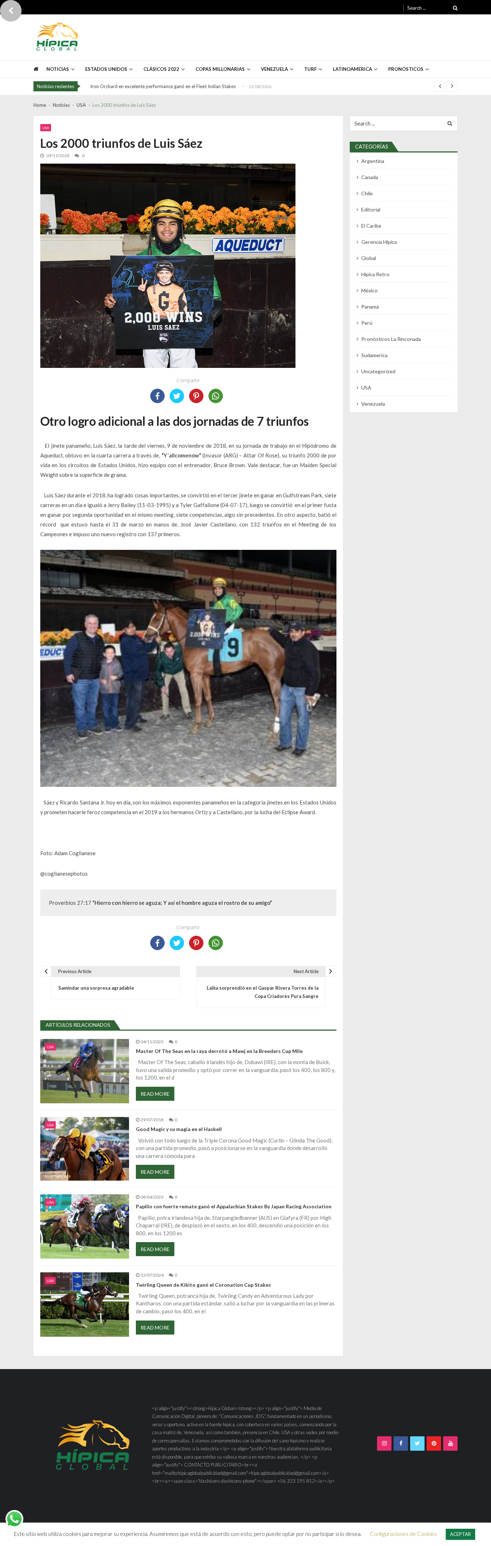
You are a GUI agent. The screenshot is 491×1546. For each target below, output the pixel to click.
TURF (310, 69)
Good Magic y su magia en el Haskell (179, 1129)
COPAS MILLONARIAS (220, 69)
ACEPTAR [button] (460, 1534)
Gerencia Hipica (379, 242)
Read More (155, 1094)
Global (368, 258)
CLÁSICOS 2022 (161, 69)
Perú (366, 323)
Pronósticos (405, 69)
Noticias (57, 69)
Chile (367, 193)
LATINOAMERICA (352, 69)
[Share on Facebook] (157, 396)
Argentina (372, 161)
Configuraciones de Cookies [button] (403, 1534)
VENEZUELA (274, 69)
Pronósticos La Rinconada (391, 339)
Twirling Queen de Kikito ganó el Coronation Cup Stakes (203, 1285)
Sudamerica (374, 355)
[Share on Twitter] (177, 396)
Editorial (370, 209)
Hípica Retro (375, 274)
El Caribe (371, 226)
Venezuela (373, 404)
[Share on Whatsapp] (215, 396)
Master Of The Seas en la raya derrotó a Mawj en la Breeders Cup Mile (219, 1051)
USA (45, 128)
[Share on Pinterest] (196, 396)
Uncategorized (378, 371)
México (369, 290)
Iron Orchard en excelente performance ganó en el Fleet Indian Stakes (163, 86)
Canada (369, 177)
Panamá (370, 307)
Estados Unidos (106, 69)
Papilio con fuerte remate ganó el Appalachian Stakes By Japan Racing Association (233, 1206)
